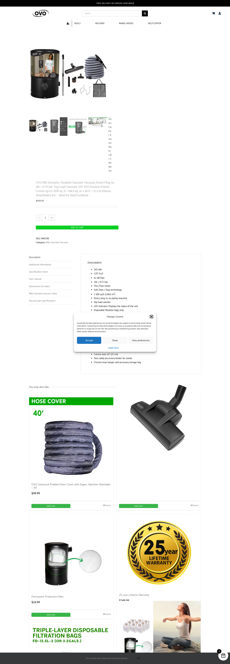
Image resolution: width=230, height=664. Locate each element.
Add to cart (77, 227)
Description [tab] (34, 257)
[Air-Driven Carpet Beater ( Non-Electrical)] (159, 416)
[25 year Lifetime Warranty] (159, 552)
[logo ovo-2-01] (40, 10)
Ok (138, 658)
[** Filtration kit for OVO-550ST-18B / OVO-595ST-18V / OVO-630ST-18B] (159, 643)
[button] (151, 316)
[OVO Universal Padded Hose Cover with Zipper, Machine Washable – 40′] (71, 438)
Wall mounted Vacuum (57, 242)
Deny (115, 340)
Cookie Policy (113, 347)
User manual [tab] (35, 278)
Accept (89, 340)
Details (108, 505)
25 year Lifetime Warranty (134, 595)
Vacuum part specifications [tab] (42, 300)
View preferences (141, 340)
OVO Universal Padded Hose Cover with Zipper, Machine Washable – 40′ (70, 486)
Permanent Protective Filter (47, 596)
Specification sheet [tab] (38, 271)
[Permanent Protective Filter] (71, 553)
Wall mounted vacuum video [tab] (43, 293)
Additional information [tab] (40, 264)
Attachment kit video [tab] (39, 286)
